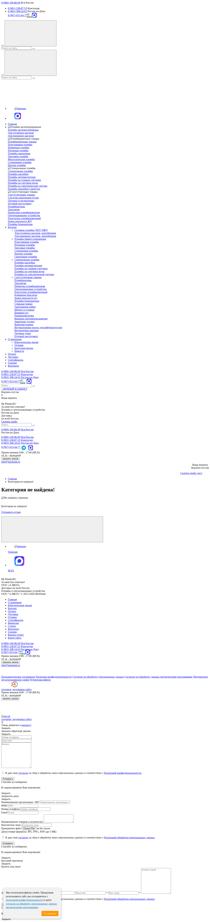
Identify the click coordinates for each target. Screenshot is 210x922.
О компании (15, 339)
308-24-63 (10, 377)
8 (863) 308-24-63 (17, 11)
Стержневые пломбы (20, 162)
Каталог (12, 227)
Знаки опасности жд (25, 298)
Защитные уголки (24, 321)
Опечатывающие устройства (24, 215)
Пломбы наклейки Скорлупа (24, 188)
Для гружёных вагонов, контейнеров (35, 233)
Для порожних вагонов (21, 135)
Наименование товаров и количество (22, 821)
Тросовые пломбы (18, 156)
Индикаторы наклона (26, 330)
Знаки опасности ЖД (20, 221)
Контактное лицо (11, 825)
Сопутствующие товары (28, 277)
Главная (12, 124)
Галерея (12, 362)
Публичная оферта (40, 679)
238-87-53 (10, 374)
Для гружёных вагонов (21, 132)
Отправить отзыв (11, 512)
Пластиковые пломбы (20, 144)
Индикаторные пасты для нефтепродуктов (38, 327)
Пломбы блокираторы (20, 224)
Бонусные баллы (23, 348)
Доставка (13, 357)
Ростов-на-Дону (30, 377)
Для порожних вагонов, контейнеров (35, 236)
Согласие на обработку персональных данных (98, 676)
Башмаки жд (21, 312)
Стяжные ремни (23, 303)
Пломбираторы (16, 206)
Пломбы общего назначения (30, 239)
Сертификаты (15, 360)
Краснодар (27, 374)
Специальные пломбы (26, 259)
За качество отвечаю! (13, 406)
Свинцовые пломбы (25, 256)
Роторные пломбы (18, 150)
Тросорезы (14, 209)
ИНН (4, 805)
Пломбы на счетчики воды (23, 183)
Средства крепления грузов (23, 197)
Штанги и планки (24, 309)
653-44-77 (10, 381)
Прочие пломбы (17, 165)
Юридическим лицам (26, 342)
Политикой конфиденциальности (122, 773)
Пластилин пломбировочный (24, 218)
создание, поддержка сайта (16, 689)
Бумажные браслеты (25, 295)
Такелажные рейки (25, 306)
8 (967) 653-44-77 (17, 15)
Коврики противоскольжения (30, 318)
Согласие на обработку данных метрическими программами (158, 676)
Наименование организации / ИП (20, 802)
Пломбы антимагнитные (22, 177)
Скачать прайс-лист (191, 473)
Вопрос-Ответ (16, 634)
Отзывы (18, 345)
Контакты (13, 365)
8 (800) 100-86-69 (10, 2)
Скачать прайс (9, 421)
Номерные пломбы (18, 147)
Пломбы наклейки (18, 174)
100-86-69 (10, 371)
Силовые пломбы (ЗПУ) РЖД (31, 230)
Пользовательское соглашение (18, 676)
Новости (19, 351)
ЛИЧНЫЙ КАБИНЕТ (14, 389)
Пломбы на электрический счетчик (27, 185)
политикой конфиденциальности (24, 900)
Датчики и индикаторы (21, 200)
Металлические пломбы (21, 159)
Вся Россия (27, 371)
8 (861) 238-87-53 (17, 8)
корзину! (26, 725)
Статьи (12, 626)
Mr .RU (8, 403)
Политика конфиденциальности (54, 676)
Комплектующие (23, 324)
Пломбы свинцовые (19, 153)
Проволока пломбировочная (24, 212)
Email (4, 812)
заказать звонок (10, 458)
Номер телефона (10, 809)
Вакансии (13, 623)
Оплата (12, 354)
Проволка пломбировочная (29, 286)
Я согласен (50, 913)
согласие (23, 773)
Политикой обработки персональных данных (129, 837)
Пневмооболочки (24, 315)
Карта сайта (14, 637)
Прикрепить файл (11, 828)
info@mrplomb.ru (10, 461)
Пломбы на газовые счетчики (24, 180)
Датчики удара (22, 333)
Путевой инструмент (20, 203)
